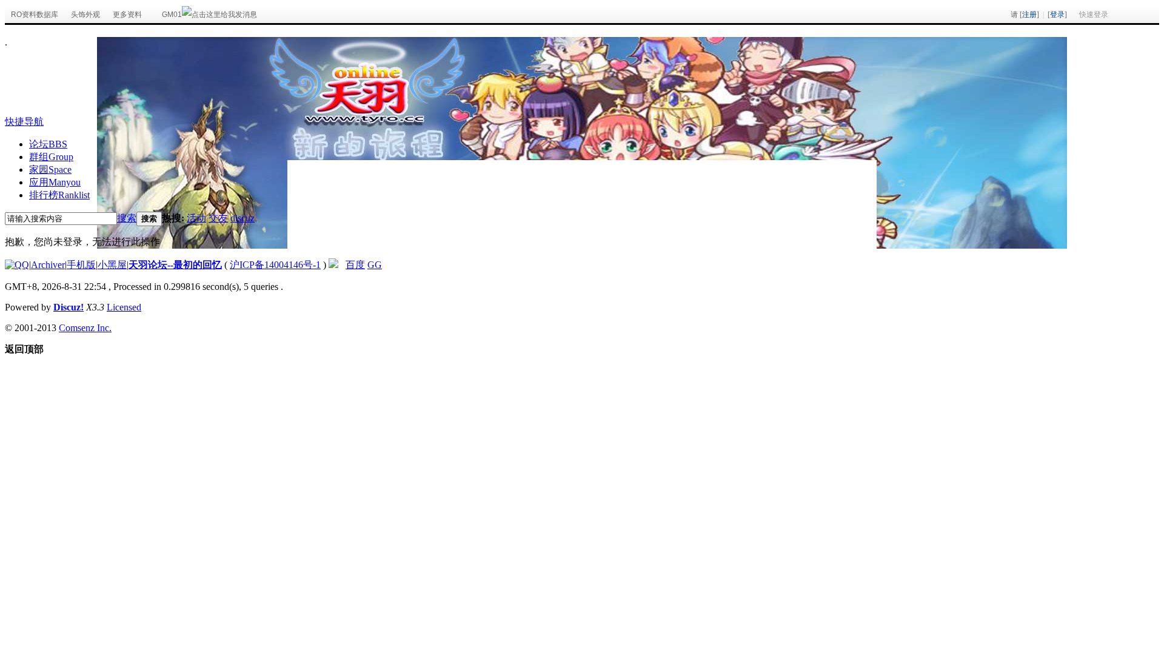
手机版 (81, 265)
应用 (55, 182)
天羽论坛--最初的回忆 (175, 265)
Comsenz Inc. (85, 328)
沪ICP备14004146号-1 (275, 265)
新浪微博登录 (1119, 14)
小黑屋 (112, 265)
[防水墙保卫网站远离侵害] (333, 265)
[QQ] (17, 265)
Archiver (48, 265)
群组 (51, 157)
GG (374, 265)
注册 (1029, 14)
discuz (242, 218)
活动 (196, 218)
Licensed (124, 307)
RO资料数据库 (34, 14)
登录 (1057, 14)
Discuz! (68, 307)
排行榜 (59, 195)
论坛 (48, 144)
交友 (218, 218)
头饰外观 (85, 14)
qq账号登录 (1139, 14)
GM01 (172, 14)
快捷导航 (24, 121)
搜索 (126, 218)
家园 (50, 169)
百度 (355, 265)
